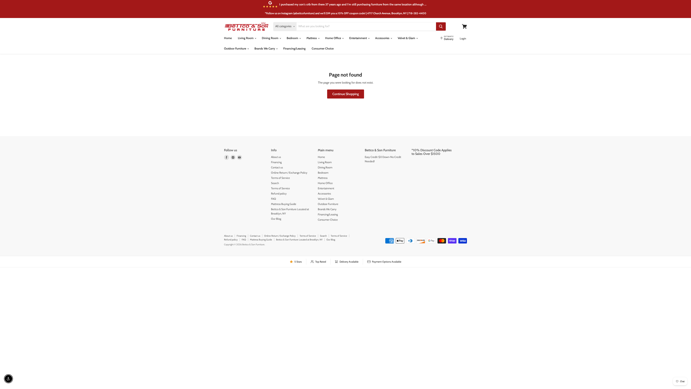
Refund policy (279, 193)
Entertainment (358, 38)
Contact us (277, 167)
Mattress (312, 38)
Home (228, 38)
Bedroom (293, 38)
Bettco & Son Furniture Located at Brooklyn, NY (299, 239)
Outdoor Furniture (235, 48)
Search (275, 183)
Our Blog (276, 218)
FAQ (273, 198)
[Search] (441, 26)
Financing (276, 162)
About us (276, 157)
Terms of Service (280, 178)
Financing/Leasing (294, 48)
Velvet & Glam (407, 38)
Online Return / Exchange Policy (289, 172)
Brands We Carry (265, 48)
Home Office (333, 38)
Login (463, 38)
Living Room (246, 38)
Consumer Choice (323, 48)
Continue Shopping (345, 94)
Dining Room (270, 38)
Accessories (382, 38)
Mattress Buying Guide (283, 204)
